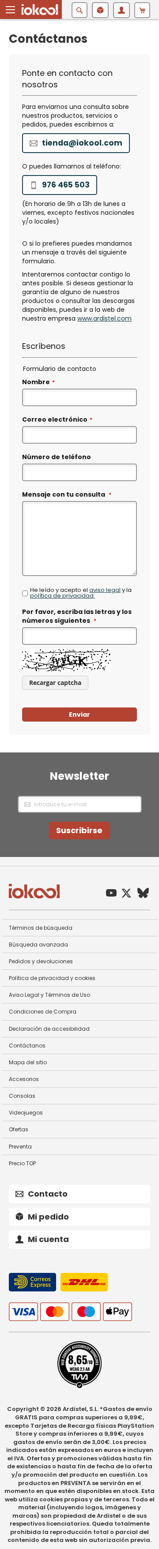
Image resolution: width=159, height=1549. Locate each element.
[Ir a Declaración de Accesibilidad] (79, 1386)
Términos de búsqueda (40, 928)
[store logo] (40, 9)
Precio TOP (22, 1163)
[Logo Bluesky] (143, 894)
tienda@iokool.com (82, 143)
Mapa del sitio (28, 1062)
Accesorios (24, 1079)
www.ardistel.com (104, 318)
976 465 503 (66, 185)
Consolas (22, 1096)
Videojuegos (26, 1112)
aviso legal (105, 590)
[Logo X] (126, 894)
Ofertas (18, 1129)
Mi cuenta (48, 1239)
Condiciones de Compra (42, 1011)
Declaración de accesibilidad (49, 1029)
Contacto (48, 1193)
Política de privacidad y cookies (52, 978)
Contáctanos (27, 1045)
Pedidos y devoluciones (41, 961)
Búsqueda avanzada (38, 944)
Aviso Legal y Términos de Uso (49, 995)
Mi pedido (48, 1216)
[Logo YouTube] (111, 894)
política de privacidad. (62, 595)
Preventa (20, 1146)
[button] (10, 10)
